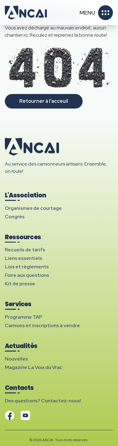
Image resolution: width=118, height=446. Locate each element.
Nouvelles (16, 359)
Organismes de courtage (33, 208)
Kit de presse (20, 283)
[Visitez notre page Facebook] (10, 415)
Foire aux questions (27, 275)
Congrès (15, 216)
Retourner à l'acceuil (43, 101)
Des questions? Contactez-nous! (43, 400)
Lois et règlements (27, 266)
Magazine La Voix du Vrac (33, 367)
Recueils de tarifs (25, 249)
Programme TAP (23, 317)
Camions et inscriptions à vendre (42, 325)
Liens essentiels (23, 258)
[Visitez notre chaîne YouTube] (25, 415)
